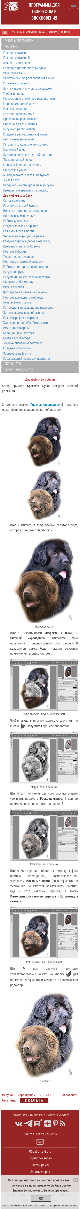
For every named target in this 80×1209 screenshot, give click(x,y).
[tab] (40, 41)
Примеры (11, 47)
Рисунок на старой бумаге (21, 205)
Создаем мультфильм (17, 348)
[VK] (18, 1123)
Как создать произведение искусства (28, 307)
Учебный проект (14, 93)
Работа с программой (19, 41)
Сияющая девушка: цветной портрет (27, 155)
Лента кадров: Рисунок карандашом (27, 88)
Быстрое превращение (18, 114)
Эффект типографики (17, 63)
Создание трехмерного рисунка (24, 68)
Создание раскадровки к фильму (25, 134)
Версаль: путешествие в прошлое (25, 211)
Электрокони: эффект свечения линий (28, 78)
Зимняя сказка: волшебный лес (24, 312)
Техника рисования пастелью (22, 343)
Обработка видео (40, 1158)
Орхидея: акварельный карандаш (25, 190)
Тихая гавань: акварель (18, 256)
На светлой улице (15, 170)
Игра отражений (14, 73)
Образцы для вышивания (20, 124)
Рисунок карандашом (45, 405)
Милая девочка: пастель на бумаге (26, 175)
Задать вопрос (40, 1172)
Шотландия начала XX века (21, 246)
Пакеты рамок (40, 1165)
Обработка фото (40, 1151)
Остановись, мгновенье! (19, 216)
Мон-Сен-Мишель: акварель (22, 165)
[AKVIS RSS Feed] (62, 1123)
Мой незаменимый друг (19, 104)
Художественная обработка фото (25, 323)
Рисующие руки (13, 272)
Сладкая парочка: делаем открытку (26, 241)
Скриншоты (13, 364)
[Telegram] (28, 1123)
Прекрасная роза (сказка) (20, 119)
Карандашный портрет (18, 333)
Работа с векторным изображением (27, 267)
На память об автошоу (18, 282)
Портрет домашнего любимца (23, 297)
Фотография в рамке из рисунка (25, 292)
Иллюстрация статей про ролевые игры (29, 98)
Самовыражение (14, 200)
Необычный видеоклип (18, 139)
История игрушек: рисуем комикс (25, 144)
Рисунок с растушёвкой (19, 129)
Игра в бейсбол (13, 287)
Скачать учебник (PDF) (19, 370)
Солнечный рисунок (16, 83)
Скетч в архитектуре (16, 338)
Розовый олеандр (15, 109)
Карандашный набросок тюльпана (26, 358)
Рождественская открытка (20, 226)
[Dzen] (47, 1123)
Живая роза (11, 180)
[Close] (75, 1180)
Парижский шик (14, 149)
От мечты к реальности (18, 231)
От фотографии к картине (20, 318)
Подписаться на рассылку (40, 1133)
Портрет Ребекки (14, 251)
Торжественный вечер (18, 160)
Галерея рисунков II (16, 58)
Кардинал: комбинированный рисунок (28, 185)
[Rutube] (38, 1122)
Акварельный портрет (17, 302)
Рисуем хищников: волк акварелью (26, 277)
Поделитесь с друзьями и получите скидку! (40, 1114)
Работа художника (15, 221)
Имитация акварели (16, 328)
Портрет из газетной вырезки (23, 261)
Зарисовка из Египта (17, 353)
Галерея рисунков (15, 53)
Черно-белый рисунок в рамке (23, 236)
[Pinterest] (55, 1123)
